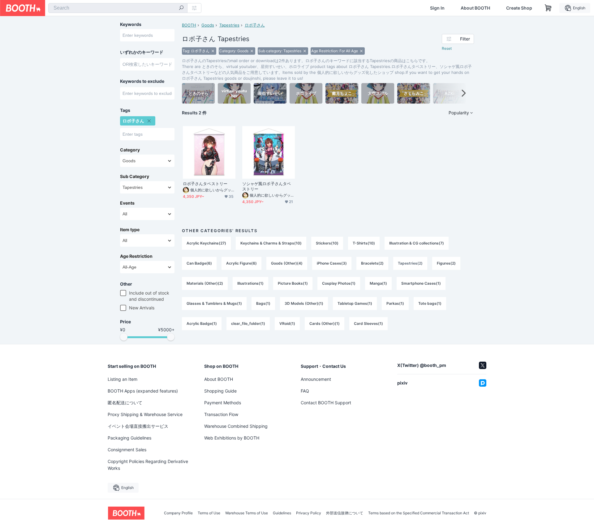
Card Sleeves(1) (368, 323)
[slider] (123, 337)
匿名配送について (125, 402)
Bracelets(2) (372, 263)
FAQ (305, 390)
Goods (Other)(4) (287, 263)
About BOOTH (475, 8)
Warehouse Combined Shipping (236, 426)
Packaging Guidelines (129, 437)
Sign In (437, 8)
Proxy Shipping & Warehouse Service (145, 414)
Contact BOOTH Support (326, 402)
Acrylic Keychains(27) (206, 243)
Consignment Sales (127, 449)
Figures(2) (446, 263)
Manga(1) (378, 283)
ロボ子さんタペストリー (205, 183)
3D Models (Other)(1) (304, 303)
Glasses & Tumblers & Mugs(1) (214, 303)
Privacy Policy (308, 513)
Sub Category (134, 176)
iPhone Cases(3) (332, 263)
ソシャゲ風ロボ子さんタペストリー (266, 186)
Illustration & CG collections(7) (416, 243)
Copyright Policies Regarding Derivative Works (148, 465)
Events (127, 203)
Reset (447, 48)
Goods (207, 25)
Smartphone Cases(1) (421, 283)
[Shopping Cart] (548, 8)
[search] (181, 8)
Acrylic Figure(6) (241, 263)
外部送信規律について (344, 513)
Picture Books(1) (293, 283)
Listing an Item (122, 379)
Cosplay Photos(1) (338, 283)
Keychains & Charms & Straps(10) (271, 243)
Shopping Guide (220, 390)
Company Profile (178, 513)
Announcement (316, 379)
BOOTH (189, 25)
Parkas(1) (395, 303)
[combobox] (117, 8)
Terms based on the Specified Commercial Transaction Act (418, 513)
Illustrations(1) (250, 283)
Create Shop (519, 8)
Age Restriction (136, 256)
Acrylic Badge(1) (202, 323)
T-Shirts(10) (364, 243)
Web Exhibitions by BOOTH (231, 437)
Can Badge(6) (199, 263)
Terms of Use (209, 513)
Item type (130, 229)
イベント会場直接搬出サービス (138, 426)
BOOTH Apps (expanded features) (143, 390)
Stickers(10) (327, 243)
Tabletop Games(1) (355, 303)
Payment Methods (222, 402)
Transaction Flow (221, 414)
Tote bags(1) (429, 303)
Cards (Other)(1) (324, 323)
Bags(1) (263, 303)
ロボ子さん (255, 25)
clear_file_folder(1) (248, 323)
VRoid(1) (287, 323)
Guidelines (282, 513)
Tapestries (229, 25)
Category (130, 150)
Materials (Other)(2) (205, 283)
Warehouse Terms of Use (246, 513)
